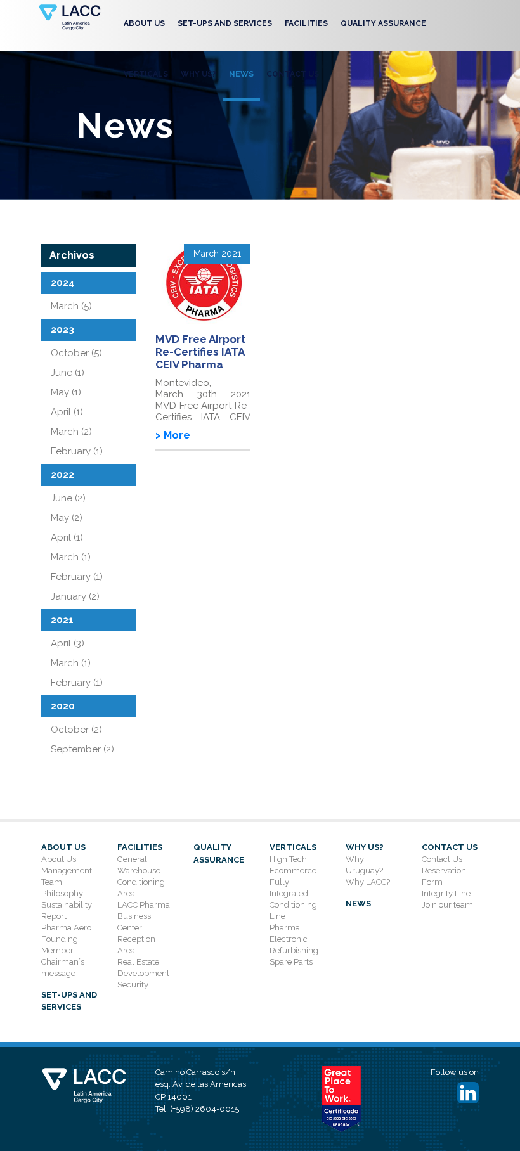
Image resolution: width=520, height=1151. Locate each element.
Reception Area (136, 944)
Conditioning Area (141, 887)
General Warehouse (138, 864)
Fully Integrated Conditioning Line (293, 899)
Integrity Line (446, 893)
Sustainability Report (66, 910)
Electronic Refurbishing (294, 944)
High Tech (288, 859)
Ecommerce (293, 870)
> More (172, 435)
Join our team (447, 905)
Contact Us (292, 74)
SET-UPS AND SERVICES (225, 23)
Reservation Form (444, 876)
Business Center (134, 921)
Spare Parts (291, 962)
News (241, 74)
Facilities (306, 23)
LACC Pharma (143, 905)
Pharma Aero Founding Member (66, 939)
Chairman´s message (62, 967)
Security (132, 984)
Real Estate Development (143, 967)
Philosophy (62, 893)
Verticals (146, 74)
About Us (144, 23)
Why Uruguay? (364, 864)
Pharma (285, 927)
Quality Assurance (383, 23)
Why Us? (198, 74)
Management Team (66, 876)
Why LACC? (368, 882)
